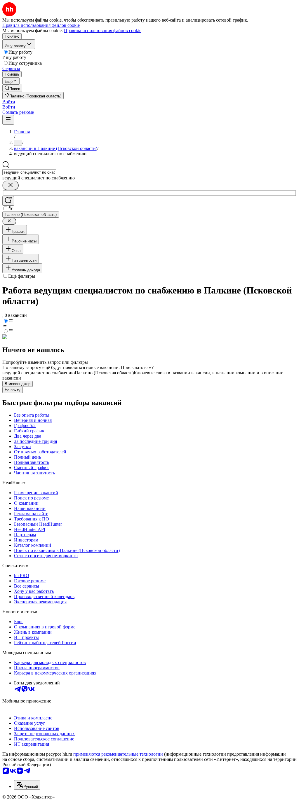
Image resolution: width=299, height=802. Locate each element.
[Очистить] (10, 185)
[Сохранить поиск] (8, 201)
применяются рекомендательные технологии (118, 754)
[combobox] (29, 172)
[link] (12, 88)
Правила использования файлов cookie (102, 30)
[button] (8, 101)
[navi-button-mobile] (8, 120)
